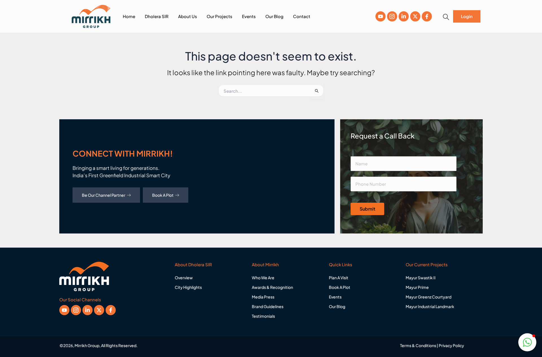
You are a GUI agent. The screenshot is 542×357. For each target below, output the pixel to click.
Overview (184, 277)
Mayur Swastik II (421, 277)
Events (249, 16)
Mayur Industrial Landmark (430, 306)
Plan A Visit (338, 277)
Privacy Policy (451, 345)
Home (129, 16)
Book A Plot (163, 195)
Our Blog (274, 16)
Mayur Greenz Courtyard (428, 296)
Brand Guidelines (267, 306)
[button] (446, 17)
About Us (187, 16)
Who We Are (263, 277)
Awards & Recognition (272, 287)
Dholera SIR (157, 16)
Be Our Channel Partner (103, 195)
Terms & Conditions (418, 345)
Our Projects (219, 16)
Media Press (263, 296)
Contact (301, 16)
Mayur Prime (417, 287)
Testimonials (263, 316)
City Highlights (188, 287)
